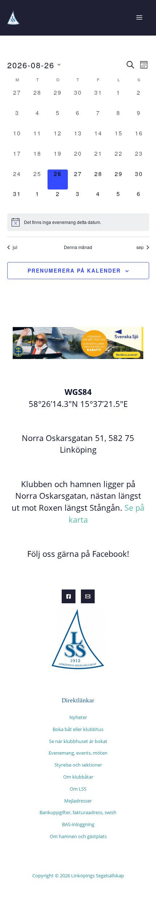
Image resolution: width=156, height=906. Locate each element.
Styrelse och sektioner (78, 765)
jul (15, 247)
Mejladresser (78, 800)
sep (140, 247)
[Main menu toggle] (139, 17)
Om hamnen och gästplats (78, 836)
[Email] (88, 596)
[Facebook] (68, 596)
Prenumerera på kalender (74, 270)
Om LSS (78, 788)
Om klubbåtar (78, 777)
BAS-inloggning (78, 824)
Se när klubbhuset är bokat (78, 741)
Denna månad (78, 247)
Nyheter (78, 717)
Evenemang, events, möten (78, 753)
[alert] (78, 222)
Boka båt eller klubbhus (78, 729)
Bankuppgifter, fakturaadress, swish (78, 812)
